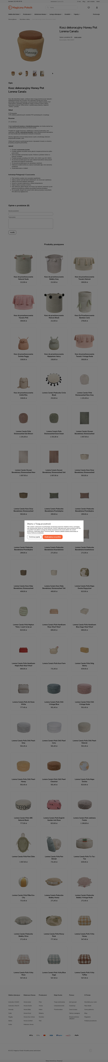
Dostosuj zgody (34, 537)
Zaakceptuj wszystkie (52, 537)
